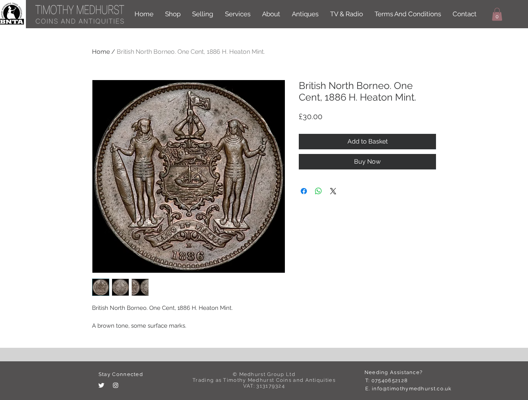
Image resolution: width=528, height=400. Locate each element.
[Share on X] (333, 191)
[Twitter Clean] (101, 385)
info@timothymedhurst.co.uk (412, 388)
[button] (497, 14)
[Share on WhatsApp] (318, 191)
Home (101, 51)
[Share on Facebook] (303, 191)
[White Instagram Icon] (115, 385)
